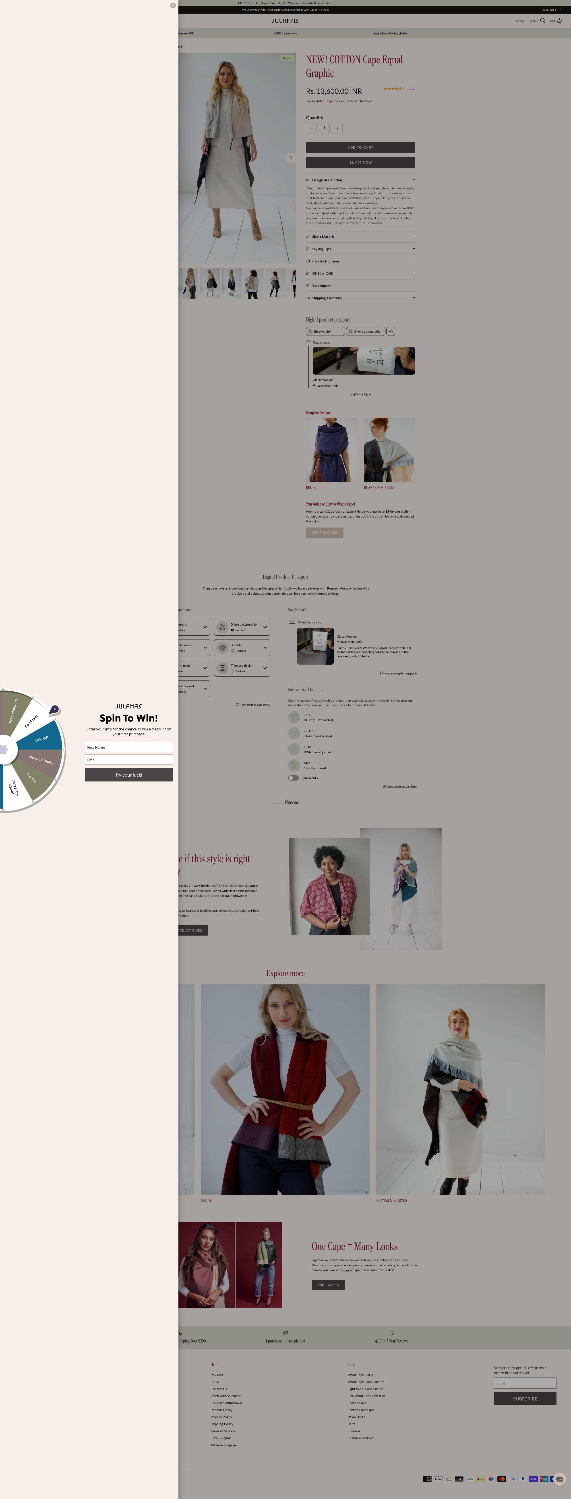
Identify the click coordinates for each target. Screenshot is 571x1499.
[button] (559, 1479)
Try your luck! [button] (129, 774)
